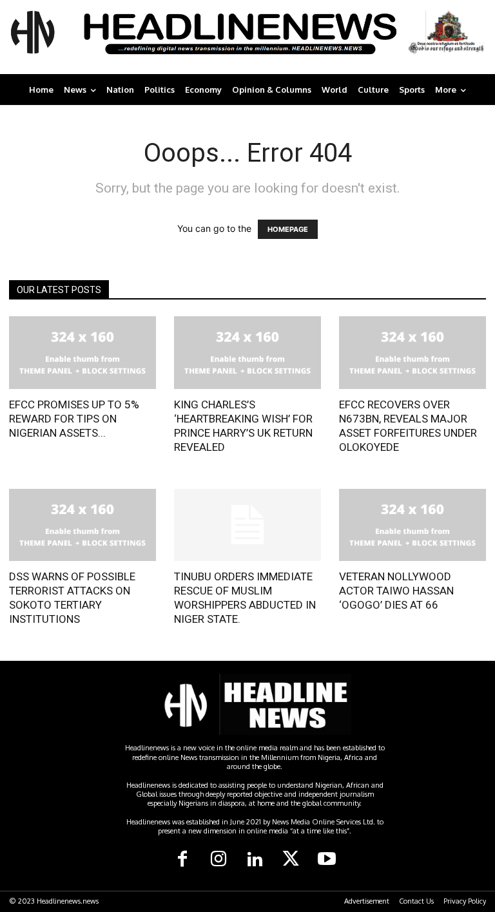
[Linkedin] (255, 860)
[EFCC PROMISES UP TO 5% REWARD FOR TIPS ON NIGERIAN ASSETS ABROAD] (82, 352)
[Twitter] (291, 860)
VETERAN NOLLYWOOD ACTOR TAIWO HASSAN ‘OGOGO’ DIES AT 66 (396, 590)
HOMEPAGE (287, 229)
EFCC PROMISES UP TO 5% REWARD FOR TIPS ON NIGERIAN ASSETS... (74, 418)
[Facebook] (182, 860)
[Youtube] (327, 860)
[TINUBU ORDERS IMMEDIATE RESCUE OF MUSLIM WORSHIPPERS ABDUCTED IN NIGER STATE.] (247, 525)
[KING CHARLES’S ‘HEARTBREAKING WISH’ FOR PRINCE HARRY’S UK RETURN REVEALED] (247, 352)
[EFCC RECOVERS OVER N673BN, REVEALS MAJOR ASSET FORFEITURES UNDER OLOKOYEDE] (412, 352)
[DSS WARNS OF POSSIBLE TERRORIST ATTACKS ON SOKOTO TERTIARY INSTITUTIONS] (82, 525)
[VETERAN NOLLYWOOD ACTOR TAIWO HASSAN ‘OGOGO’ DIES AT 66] (412, 525)
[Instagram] (218, 860)
